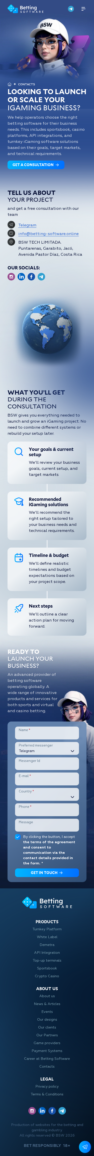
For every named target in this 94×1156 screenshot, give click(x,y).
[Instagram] (11, 276)
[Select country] (47, 797)
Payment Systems (47, 1051)
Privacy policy (47, 1086)
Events (47, 1012)
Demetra (47, 945)
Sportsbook (47, 968)
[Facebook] (31, 276)
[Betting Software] (25, 9)
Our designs (47, 1019)
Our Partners (47, 1035)
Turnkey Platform (47, 929)
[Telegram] (71, 9)
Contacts (47, 1066)
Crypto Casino (47, 976)
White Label (47, 937)
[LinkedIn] (21, 276)
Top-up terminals (47, 960)
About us (47, 996)
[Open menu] (83, 9)
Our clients (47, 1027)
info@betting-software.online (48, 233)
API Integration (47, 953)
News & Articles (47, 1004)
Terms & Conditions (47, 1094)
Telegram (27, 225)
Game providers (47, 1043)
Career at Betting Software (47, 1059)
